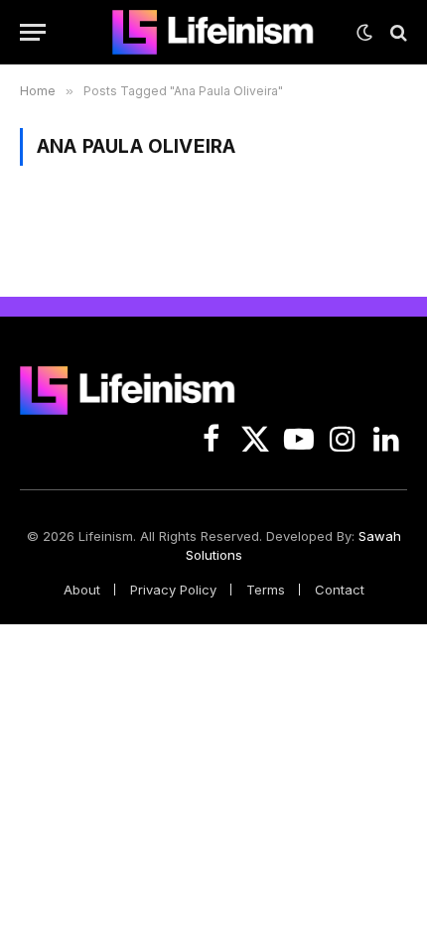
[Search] (396, 32)
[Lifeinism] (213, 32)
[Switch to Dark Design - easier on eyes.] (364, 33)
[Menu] (33, 32)
